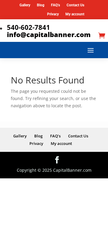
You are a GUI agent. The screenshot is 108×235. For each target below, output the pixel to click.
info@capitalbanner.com (49, 34)
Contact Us (75, 5)
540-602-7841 (28, 27)
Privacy (53, 14)
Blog (40, 5)
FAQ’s (55, 5)
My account (74, 14)
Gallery (25, 5)
